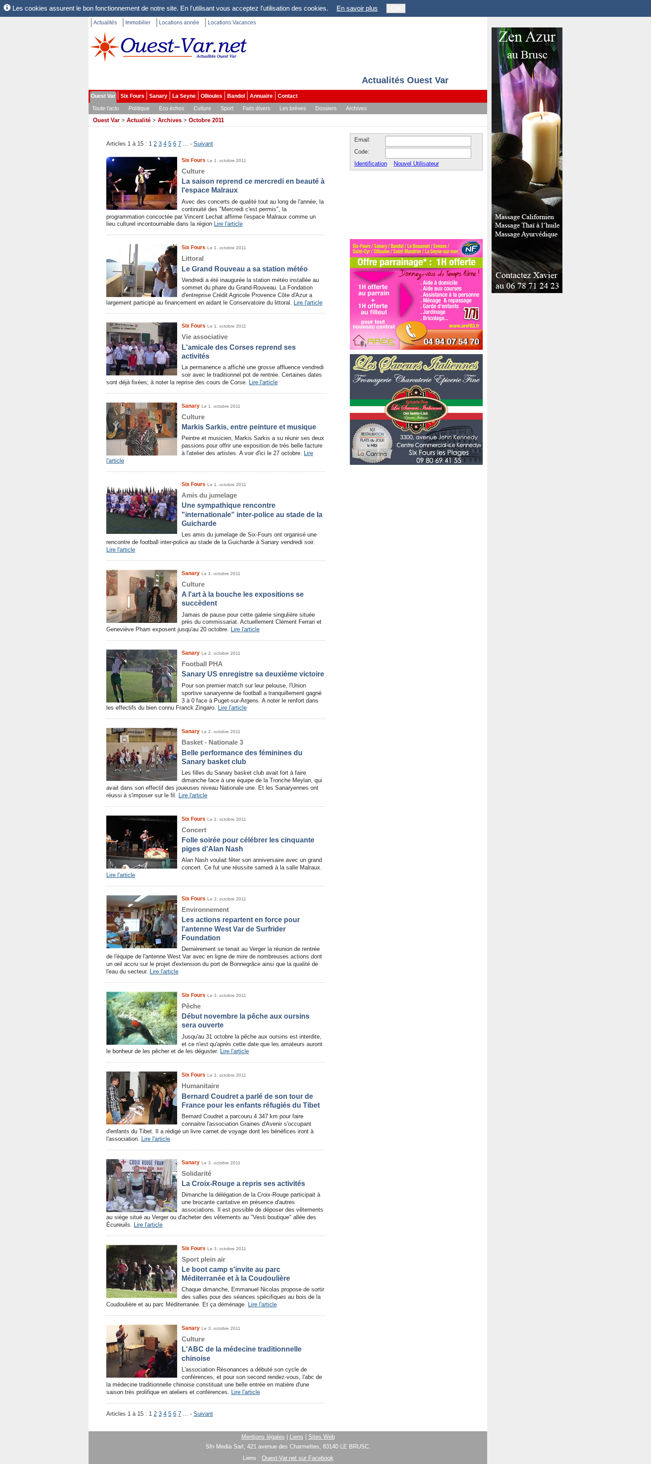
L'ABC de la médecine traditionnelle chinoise (242, 1348)
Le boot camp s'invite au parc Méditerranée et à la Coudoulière (236, 1268)
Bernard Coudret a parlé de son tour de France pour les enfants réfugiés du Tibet (251, 1095)
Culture (202, 108)
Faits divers (256, 108)
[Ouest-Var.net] (168, 46)
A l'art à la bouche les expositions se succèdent (243, 593)
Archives (356, 108)
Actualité (139, 120)
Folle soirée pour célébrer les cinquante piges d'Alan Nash (248, 839)
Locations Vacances (232, 22)
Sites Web (321, 1436)
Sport (227, 108)
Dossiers (326, 108)
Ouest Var (103, 96)
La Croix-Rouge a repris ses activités (243, 1178)
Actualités (105, 22)
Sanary (158, 96)
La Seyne (184, 96)
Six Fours (132, 96)
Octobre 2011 (206, 120)
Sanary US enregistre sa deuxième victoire (253, 669)
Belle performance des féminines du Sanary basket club (242, 751)
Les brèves (292, 108)
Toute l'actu (105, 108)
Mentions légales (263, 1436)
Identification (370, 163)
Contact (288, 96)
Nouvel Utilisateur (416, 163)
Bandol (236, 96)
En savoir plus (357, 8)
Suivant (203, 143)
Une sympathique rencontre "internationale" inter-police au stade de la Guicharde (252, 509)
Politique (139, 108)
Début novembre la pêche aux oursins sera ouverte (246, 1015)
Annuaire (261, 96)
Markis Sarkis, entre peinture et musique (249, 422)
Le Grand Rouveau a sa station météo (245, 263)
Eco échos (171, 108)
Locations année (179, 22)
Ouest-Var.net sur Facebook (297, 1458)
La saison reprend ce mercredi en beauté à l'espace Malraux (253, 180)
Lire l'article (228, 223)
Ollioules (211, 96)
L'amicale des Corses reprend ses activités (239, 346)
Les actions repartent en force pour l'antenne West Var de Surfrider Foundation (241, 924)
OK (396, 8)
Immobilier (138, 22)
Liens (296, 1436)
